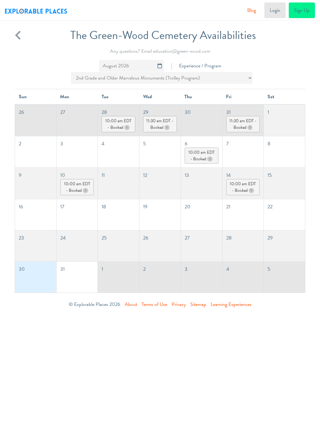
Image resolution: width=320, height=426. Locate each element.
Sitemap (198, 304)
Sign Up (302, 10)
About (131, 304)
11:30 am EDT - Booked (159, 124)
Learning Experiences (231, 304)
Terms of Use (154, 304)
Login (275, 10)
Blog (251, 10)
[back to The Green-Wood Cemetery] (18, 35)
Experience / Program (200, 66)
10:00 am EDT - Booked (118, 124)
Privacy (179, 304)
